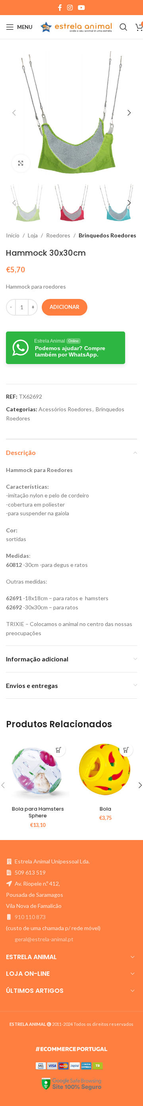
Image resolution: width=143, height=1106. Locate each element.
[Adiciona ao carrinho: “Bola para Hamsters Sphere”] (59, 750)
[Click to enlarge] (21, 163)
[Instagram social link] (69, 7)
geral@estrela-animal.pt (44, 939)
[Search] (123, 27)
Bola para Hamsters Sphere (38, 812)
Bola (105, 808)
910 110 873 (30, 916)
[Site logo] (76, 26)
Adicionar (64, 307)
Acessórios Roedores (65, 409)
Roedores (58, 235)
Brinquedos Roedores (107, 235)
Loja (33, 235)
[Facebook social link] (59, 7)
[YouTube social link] (81, 7)
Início (12, 235)
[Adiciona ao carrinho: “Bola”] (126, 750)
